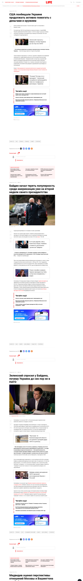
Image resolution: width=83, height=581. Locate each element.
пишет (38, 236)
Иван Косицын (17, 119)
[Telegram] (26, 148)
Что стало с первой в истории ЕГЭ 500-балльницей (32, 169)
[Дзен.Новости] (21, 148)
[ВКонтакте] (29, 148)
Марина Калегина (18, 527)
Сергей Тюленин (17, 322)
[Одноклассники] (32, 148)
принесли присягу (43, 281)
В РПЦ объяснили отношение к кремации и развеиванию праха (47, 170)
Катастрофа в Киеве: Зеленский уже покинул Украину (15, 170)
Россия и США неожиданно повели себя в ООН (46, 175)
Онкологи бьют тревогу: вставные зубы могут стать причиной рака (16, 175)
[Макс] (23, 148)
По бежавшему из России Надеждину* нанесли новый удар (32, 175)
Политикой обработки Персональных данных (31, 5)
